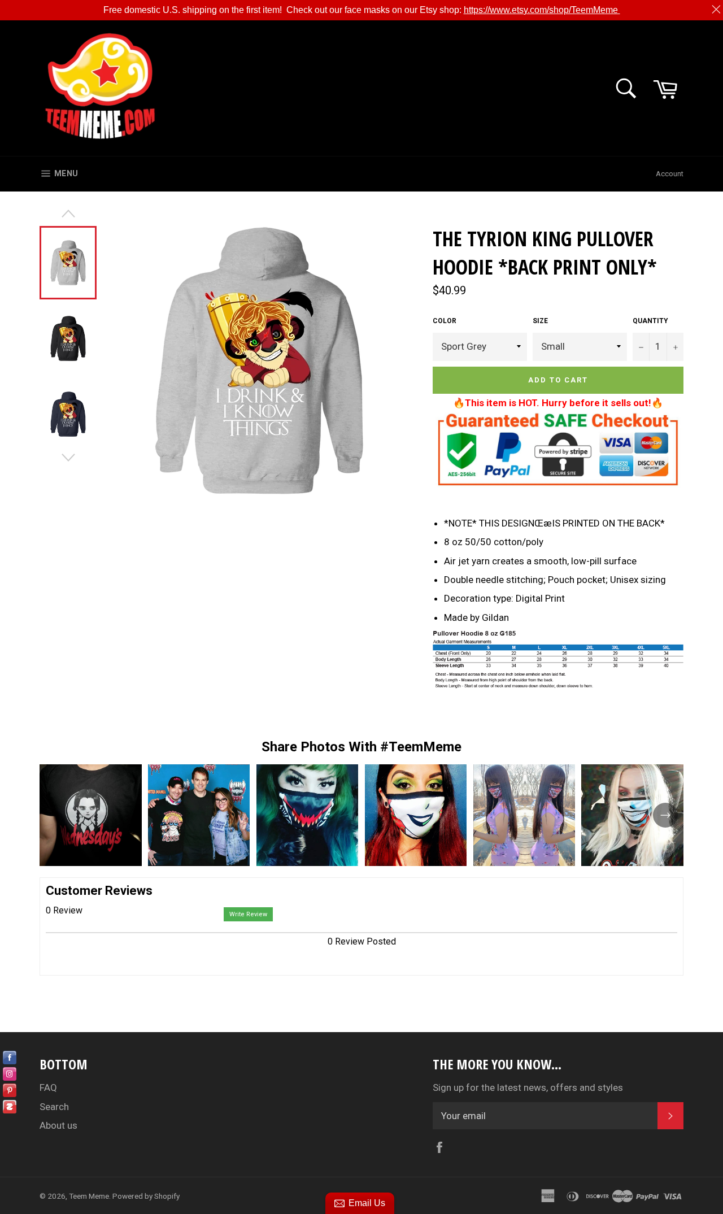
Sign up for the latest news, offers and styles (528, 1087)
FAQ (48, 1087)
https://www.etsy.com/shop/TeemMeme (542, 10)
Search (54, 1106)
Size (540, 321)
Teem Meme (89, 1195)
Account (669, 173)
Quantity (650, 321)
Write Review (248, 914)
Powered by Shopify (146, 1195)
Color (444, 321)
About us (58, 1125)
